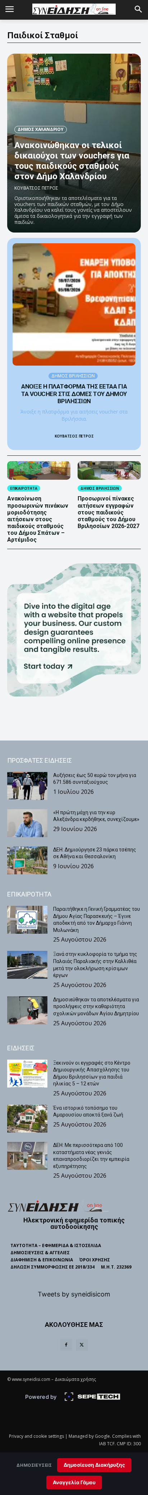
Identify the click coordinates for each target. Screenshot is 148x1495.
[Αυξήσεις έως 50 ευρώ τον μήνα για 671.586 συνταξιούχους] (27, 786)
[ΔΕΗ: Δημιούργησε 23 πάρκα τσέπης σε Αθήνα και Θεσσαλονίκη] (27, 860)
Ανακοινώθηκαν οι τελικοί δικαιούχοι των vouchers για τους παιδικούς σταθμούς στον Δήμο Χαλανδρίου (71, 160)
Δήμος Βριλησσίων (73, 376)
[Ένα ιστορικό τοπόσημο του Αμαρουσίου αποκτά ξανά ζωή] (27, 1119)
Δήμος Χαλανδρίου (41, 129)
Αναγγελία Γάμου (74, 1482)
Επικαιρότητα (23, 488)
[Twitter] (82, 1345)
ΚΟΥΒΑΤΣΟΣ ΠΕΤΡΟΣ (36, 188)
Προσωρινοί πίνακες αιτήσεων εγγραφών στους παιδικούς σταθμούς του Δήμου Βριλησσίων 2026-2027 (108, 512)
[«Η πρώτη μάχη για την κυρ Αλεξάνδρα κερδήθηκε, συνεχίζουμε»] (27, 823)
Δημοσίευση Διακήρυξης (94, 1465)
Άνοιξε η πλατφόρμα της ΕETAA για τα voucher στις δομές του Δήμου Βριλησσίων (74, 394)
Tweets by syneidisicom (74, 1294)
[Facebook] (66, 1345)
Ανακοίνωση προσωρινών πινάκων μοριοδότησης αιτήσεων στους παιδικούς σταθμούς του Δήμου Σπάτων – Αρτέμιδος (37, 519)
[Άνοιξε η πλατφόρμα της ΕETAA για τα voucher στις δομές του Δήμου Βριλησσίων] (74, 304)
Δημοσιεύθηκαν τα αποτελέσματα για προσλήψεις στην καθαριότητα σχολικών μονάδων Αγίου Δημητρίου (96, 1006)
